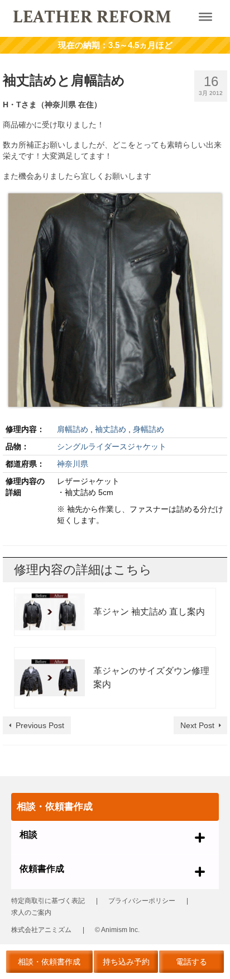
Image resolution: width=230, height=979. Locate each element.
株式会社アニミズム (41, 930)
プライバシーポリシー (141, 901)
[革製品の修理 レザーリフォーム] (92, 15)
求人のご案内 (31, 912)
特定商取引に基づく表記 (48, 901)
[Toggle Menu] (205, 16)
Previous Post (40, 725)
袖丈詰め (110, 429)
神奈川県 (72, 463)
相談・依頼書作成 (49, 961)
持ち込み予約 (126, 961)
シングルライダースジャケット (111, 446)
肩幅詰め (72, 429)
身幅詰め (148, 429)
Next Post (197, 725)
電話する (191, 961)
